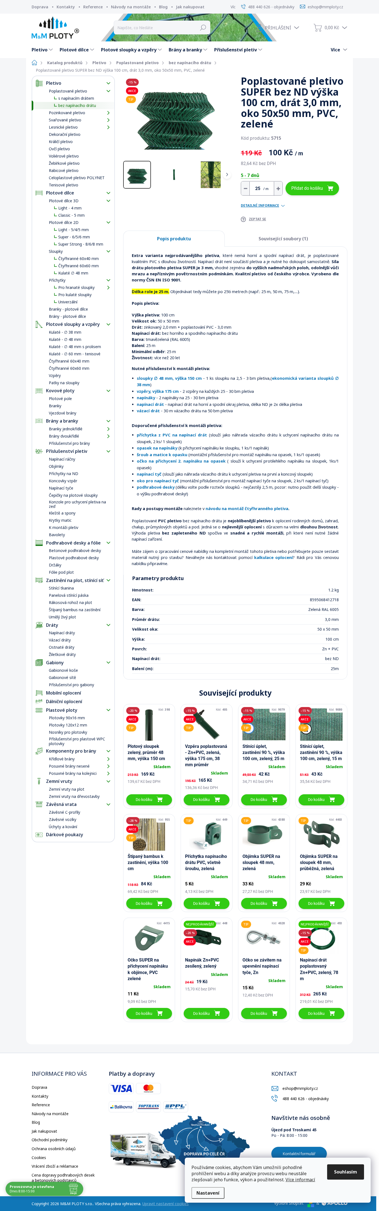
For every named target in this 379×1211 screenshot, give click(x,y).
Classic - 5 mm (71, 215)
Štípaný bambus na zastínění (74, 609)
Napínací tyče (61, 488)
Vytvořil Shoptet (289, 1203)
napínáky (146, 397)
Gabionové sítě (62, 677)
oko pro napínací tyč (158, 480)
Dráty (52, 625)
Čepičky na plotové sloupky (73, 495)
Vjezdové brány (62, 413)
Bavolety (57, 534)
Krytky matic (60, 520)
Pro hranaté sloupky (76, 287)
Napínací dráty (62, 632)
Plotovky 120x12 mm (68, 725)
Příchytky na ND (63, 473)
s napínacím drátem (76, 98)
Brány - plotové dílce (67, 316)
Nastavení (207, 1193)
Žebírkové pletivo (64, 163)
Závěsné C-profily (64, 812)
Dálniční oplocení (64, 701)
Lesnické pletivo (63, 127)
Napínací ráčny (62, 459)
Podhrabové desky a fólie (73, 543)
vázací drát (148, 410)
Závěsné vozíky (62, 819)
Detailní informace (260, 205)
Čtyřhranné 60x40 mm (78, 258)
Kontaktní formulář (299, 1154)
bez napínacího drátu (77, 105)
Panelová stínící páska (69, 595)
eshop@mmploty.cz (300, 1088)
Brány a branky (62, 421)
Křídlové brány (62, 758)
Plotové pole (60, 398)
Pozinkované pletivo (67, 112)
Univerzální (67, 301)
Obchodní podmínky (49, 1139)
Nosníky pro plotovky (68, 732)
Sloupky (56, 251)
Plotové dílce (60, 193)
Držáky (55, 565)
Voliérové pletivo (64, 156)
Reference (93, 6)
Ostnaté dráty (61, 647)
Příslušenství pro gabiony (71, 684)
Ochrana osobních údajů (54, 1148)
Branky (55, 405)
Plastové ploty (61, 710)
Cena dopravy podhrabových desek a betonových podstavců (63, 1177)
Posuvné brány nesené (69, 766)
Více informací (300, 1180)
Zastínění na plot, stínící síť (74, 580)
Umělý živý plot (62, 617)
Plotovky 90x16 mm (67, 717)
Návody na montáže (131, 6)
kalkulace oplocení (273, 557)
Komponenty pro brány (71, 751)
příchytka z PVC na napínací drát (172, 435)
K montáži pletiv (63, 527)
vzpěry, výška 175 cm (158, 391)
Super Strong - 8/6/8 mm (80, 244)
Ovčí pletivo (59, 148)
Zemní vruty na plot (66, 789)
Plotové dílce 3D (64, 200)
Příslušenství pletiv (66, 451)
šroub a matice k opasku (162, 454)
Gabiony (55, 663)
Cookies (39, 1157)
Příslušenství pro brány (69, 443)
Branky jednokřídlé (65, 428)
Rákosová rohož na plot (70, 602)
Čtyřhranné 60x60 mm (78, 265)
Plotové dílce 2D (64, 222)
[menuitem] (43, 49)
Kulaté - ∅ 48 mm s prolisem (75, 346)
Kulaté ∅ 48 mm (73, 273)
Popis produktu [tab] (174, 239)
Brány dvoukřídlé (64, 436)
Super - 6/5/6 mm (74, 236)
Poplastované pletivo (68, 91)
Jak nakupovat (190, 6)
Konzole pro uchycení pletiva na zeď (77, 504)
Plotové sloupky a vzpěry (73, 324)
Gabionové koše (63, 670)
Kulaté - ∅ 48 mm (65, 339)
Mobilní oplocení (63, 693)
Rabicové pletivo (64, 170)
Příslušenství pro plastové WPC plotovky (77, 741)
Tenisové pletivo (63, 185)
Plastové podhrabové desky (74, 557)
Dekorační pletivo (64, 134)
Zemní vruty (59, 781)
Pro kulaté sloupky (75, 294)
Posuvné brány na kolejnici (73, 773)
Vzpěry (55, 375)
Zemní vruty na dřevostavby (74, 796)
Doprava (40, 6)
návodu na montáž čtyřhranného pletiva (247, 508)
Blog (163, 6)
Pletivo (53, 83)
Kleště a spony (62, 513)
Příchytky (57, 280)
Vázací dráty (60, 640)
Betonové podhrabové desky (75, 550)
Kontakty (66, 6)
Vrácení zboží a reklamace (55, 1166)
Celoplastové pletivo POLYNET (77, 177)
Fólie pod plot (61, 572)
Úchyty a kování (63, 826)
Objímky (56, 466)
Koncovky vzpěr (63, 480)
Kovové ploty (60, 391)
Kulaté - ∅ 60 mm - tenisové (74, 353)
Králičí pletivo (61, 141)
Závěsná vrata (61, 804)
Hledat (203, 27)
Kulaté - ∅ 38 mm (65, 332)
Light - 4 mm (70, 208)
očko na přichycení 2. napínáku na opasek (181, 461)
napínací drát (150, 404)
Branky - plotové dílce (68, 309)
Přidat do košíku (307, 188)
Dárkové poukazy (64, 835)
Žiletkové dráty (62, 654)
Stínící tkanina (61, 588)
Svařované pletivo (65, 120)
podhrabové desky (156, 487)
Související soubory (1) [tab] (283, 239)
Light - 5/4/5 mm (73, 229)
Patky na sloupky (64, 382)
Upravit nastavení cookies (165, 1203)
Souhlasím (345, 1172)
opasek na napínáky (157, 448)
